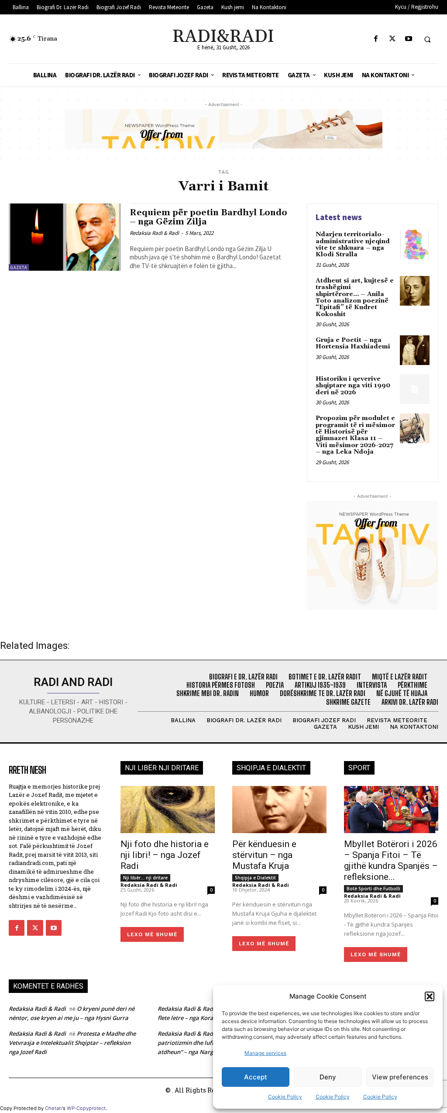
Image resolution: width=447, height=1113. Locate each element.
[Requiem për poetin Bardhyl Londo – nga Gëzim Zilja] (65, 237)
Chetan (53, 1108)
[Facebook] (376, 39)
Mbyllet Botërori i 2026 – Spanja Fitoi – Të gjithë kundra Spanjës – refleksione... (391, 860)
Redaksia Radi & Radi (154, 233)
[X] (392, 39)
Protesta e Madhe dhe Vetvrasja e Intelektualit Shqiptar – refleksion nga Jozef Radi (72, 1043)
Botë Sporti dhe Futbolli (373, 889)
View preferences (400, 1077)
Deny (328, 1077)
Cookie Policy (285, 1096)
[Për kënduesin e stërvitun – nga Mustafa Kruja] (279, 809)
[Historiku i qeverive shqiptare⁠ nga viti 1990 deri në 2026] (415, 389)
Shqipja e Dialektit (255, 878)
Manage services (265, 1053)
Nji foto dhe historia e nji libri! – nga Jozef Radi (164, 855)
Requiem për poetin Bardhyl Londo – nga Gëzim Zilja (208, 217)
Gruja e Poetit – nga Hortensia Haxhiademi (353, 343)
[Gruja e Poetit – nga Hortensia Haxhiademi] (415, 350)
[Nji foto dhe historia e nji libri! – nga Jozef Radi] (167, 809)
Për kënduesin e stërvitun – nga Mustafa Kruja (264, 855)
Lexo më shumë (152, 934)
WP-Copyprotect (86, 1108)
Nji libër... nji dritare (145, 878)
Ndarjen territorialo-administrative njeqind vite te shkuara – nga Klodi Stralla (353, 244)
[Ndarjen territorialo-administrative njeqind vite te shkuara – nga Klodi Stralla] (415, 244)
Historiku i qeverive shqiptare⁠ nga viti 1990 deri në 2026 (353, 385)
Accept (255, 1077)
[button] (429, 996)
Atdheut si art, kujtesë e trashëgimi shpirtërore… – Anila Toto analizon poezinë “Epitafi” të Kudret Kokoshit (355, 297)
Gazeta (18, 267)
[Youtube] (408, 39)
